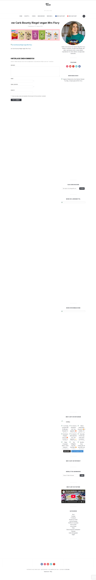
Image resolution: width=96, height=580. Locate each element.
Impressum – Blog (48, 571)
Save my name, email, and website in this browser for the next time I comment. (29, 96)
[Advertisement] (73, 548)
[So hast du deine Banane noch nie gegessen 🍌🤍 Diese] (73, 437)
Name (12, 78)
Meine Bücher (41, 16)
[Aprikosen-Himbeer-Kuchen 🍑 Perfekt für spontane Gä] (65, 437)
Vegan (73, 534)
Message (13, 65)
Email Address (14, 84)
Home (20, 16)
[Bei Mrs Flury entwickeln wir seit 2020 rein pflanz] (81, 445)
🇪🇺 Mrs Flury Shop (60, 16)
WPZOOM (67, 569)
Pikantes (73, 531)
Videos (33, 16)
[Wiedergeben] (63, 501)
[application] (73, 496)
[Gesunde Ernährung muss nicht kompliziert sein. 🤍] (81, 437)
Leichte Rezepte (73, 521)
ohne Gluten (73, 526)
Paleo (73, 528)
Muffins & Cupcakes (73, 523)
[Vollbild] (83, 501)
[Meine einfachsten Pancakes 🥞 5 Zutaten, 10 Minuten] (81, 429)
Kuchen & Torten (73, 519)
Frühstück (73, 518)
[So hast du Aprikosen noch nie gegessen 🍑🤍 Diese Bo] (73, 429)
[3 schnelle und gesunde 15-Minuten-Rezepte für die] (65, 429)
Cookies (73, 516)
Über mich (49, 16)
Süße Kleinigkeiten (73, 533)
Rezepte (26, 16)
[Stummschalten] (81, 501)
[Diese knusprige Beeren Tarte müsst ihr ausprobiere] (65, 445)
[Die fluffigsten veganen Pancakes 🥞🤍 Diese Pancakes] (73, 445)
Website (13, 90)
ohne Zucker (73, 524)
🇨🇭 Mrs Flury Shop (72, 16)
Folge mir (73, 62)
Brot (73, 514)
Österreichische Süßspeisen (73, 529)
